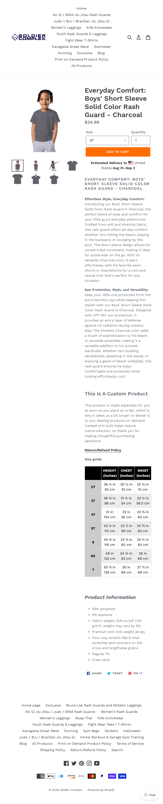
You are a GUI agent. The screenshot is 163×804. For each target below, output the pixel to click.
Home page (31, 705)
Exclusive (84, 53)
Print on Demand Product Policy (81, 59)
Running (65, 53)
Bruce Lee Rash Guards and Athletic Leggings (103, 705)
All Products (81, 66)
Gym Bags (91, 731)
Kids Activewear (99, 27)
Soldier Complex (71, 789)
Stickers (111, 731)
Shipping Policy (52, 750)
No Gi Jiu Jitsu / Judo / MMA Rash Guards (60, 712)
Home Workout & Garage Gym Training (112, 737)
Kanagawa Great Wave (70, 47)
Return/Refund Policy (103, 450)
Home (81, 8)
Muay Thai (83, 718)
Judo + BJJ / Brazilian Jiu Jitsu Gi (82, 21)
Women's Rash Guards (119, 712)
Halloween (132, 731)
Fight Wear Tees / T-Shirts (109, 724)
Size (89, 132)
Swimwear (102, 47)
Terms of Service (130, 744)
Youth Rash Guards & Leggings (81, 34)
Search (117, 750)
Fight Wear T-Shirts (81, 40)
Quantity (138, 132)
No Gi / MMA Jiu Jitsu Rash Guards (82, 15)
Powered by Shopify (101, 789)
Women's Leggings (66, 27)
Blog (101, 53)
